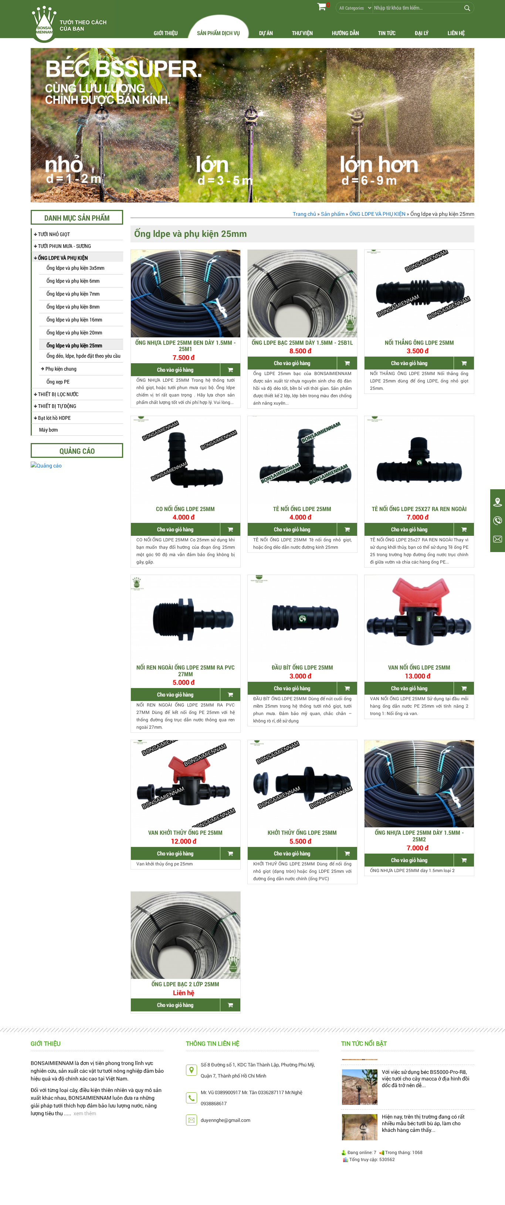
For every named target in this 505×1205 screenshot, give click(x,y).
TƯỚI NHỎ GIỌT (54, 234)
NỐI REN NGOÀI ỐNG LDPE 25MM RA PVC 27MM (185, 670)
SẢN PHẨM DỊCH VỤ (218, 33)
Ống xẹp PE (58, 381)
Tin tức (387, 33)
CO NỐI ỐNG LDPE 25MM (185, 509)
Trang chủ (304, 213)
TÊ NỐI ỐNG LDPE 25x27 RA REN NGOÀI (419, 509)
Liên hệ (456, 33)
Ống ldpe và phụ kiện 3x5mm (75, 267)
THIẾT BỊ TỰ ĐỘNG (57, 405)
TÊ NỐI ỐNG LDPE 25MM (302, 509)
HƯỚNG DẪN (345, 33)
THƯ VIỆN (302, 33)
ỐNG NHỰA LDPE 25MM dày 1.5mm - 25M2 (419, 835)
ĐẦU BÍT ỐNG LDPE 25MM (302, 667)
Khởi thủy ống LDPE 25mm (302, 832)
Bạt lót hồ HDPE (54, 417)
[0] (321, 6)
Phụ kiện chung (61, 368)
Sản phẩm (333, 213)
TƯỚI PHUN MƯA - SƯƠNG (64, 245)
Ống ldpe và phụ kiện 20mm (74, 332)
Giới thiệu (166, 33)
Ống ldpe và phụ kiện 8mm (73, 306)
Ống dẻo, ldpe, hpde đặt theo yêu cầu (84, 355)
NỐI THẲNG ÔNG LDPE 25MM (419, 342)
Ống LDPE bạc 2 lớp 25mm (185, 984)
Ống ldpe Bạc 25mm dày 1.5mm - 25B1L (302, 342)
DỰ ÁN (266, 33)
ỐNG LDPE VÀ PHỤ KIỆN (63, 257)
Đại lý (421, 33)
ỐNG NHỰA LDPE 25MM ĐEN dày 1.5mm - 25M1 (185, 345)
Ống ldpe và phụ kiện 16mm (74, 319)
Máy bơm (48, 429)
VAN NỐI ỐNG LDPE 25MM (419, 667)
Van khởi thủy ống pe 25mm (185, 832)
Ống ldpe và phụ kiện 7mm (73, 293)
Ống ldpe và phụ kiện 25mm (74, 345)
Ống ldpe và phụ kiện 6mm (73, 280)
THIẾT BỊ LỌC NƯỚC (58, 394)
